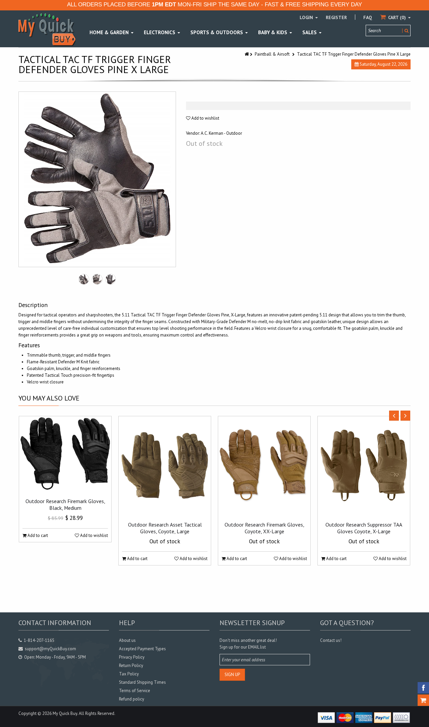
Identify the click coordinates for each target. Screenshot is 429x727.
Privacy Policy (131, 657)
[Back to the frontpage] (247, 54)
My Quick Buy (65, 713)
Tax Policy (129, 674)
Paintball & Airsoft (272, 54)
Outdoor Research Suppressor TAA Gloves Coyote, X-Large (363, 528)
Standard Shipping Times (142, 682)
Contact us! (331, 640)
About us (127, 640)
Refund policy (131, 699)
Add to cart (37, 535)
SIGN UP (232, 674)
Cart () (397, 17)
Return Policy (131, 665)
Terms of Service (134, 690)
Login (307, 17)
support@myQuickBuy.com (50, 649)
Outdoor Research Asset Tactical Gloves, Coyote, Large (165, 528)
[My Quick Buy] (46, 29)
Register (336, 17)
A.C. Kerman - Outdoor (221, 133)
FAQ (367, 17)
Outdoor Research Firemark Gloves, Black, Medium (65, 504)
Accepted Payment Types (142, 649)
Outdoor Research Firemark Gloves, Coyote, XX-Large (264, 528)
